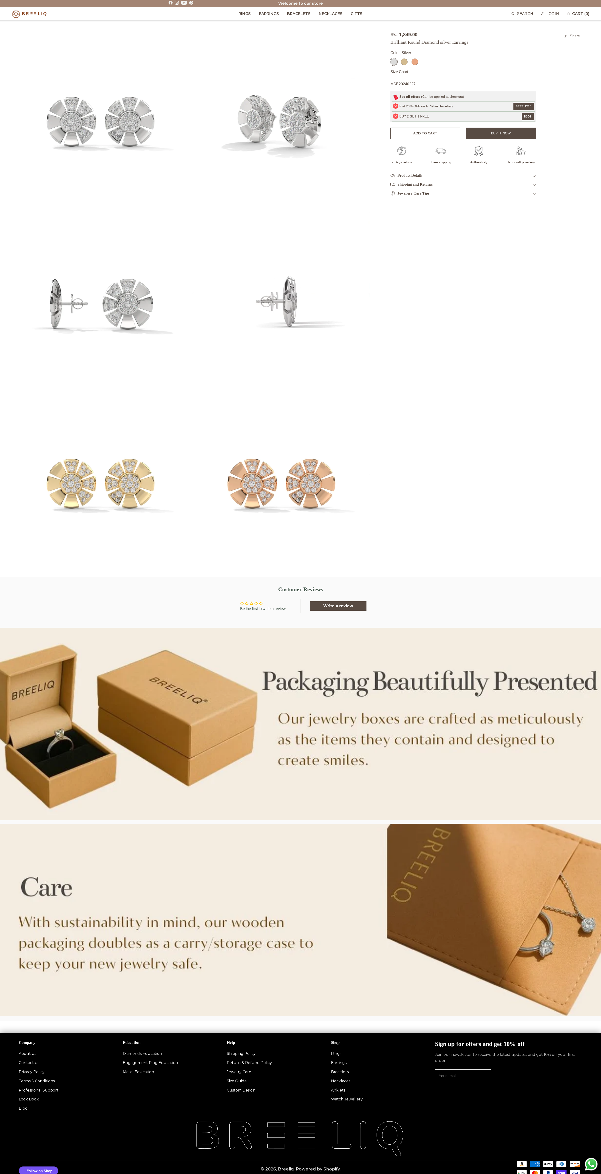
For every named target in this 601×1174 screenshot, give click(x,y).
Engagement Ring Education (150, 1063)
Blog (23, 1108)
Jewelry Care (239, 1072)
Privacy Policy (32, 1072)
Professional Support (38, 1090)
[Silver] (393, 62)
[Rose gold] (415, 62)
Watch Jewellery (347, 1099)
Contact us (29, 1063)
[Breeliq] (29, 14)
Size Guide (237, 1081)
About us (27, 1053)
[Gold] (404, 62)
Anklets (338, 1090)
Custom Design (241, 1090)
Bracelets (340, 1072)
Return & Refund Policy (249, 1063)
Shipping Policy (241, 1053)
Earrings (339, 1063)
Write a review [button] (338, 606)
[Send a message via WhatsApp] (591, 1164)
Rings (336, 1053)
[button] (522, 14)
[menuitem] (245, 14)
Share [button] (575, 36)
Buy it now (501, 133)
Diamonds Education (142, 1053)
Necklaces (340, 1081)
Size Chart (399, 72)
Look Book (29, 1099)
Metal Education (138, 1072)
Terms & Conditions (37, 1081)
